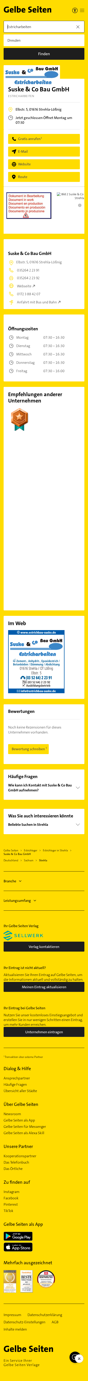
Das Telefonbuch (16, 1162)
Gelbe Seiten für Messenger (25, 1126)
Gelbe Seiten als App (19, 1120)
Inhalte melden (15, 1329)
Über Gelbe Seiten (21, 1104)
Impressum (12, 1315)
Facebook (11, 1198)
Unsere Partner (18, 1146)
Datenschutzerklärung (45, 1315)
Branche (10, 881)
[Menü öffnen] (82, 10)
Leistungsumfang (17, 900)
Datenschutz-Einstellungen (24, 1322)
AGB (55, 1322)
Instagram (11, 1192)
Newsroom (12, 1114)
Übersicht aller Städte (20, 1091)
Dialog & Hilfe (17, 1068)
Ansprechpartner (17, 1078)
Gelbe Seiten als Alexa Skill (24, 1133)
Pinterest (11, 1204)
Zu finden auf (17, 1182)
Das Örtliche (13, 1169)
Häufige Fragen (15, 1084)
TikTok (8, 1211)
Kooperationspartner (20, 1156)
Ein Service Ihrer (22, 1362)
